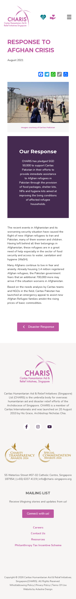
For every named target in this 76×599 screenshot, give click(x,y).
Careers (38, 527)
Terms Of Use (59, 585)
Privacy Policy (43, 585)
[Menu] (69, 17)
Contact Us (38, 533)
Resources (38, 539)
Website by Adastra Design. (38, 589)
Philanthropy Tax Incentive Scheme (38, 545)
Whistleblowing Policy (22, 585)
